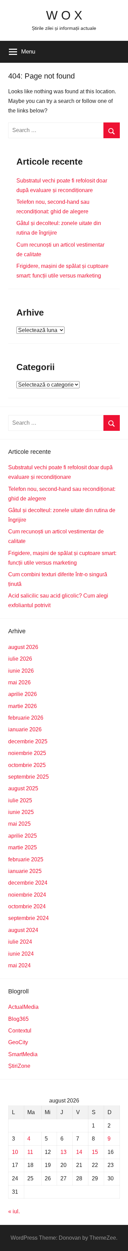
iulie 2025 (20, 800)
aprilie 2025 (22, 836)
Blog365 (18, 1019)
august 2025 (23, 788)
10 (15, 1152)
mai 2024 (19, 965)
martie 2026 (22, 706)
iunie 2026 (21, 671)
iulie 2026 (20, 659)
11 (30, 1152)
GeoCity (18, 1042)
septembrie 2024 (28, 918)
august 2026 (23, 647)
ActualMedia (23, 1007)
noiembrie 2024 (27, 895)
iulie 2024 (20, 942)
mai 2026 (19, 682)
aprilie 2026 (22, 694)
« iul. (14, 1211)
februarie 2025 (25, 859)
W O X (64, 15)
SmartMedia (23, 1054)
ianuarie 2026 (25, 729)
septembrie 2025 (28, 777)
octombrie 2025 (27, 765)
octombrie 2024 (27, 906)
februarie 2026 (25, 718)
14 (79, 1152)
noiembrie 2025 (27, 753)
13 (63, 1152)
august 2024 (23, 930)
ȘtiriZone (19, 1066)
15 (95, 1152)
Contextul (19, 1031)
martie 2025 (22, 847)
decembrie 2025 (27, 741)
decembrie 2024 (27, 883)
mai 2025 (19, 824)
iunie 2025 (21, 812)
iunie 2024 (21, 954)
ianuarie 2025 (25, 871)
